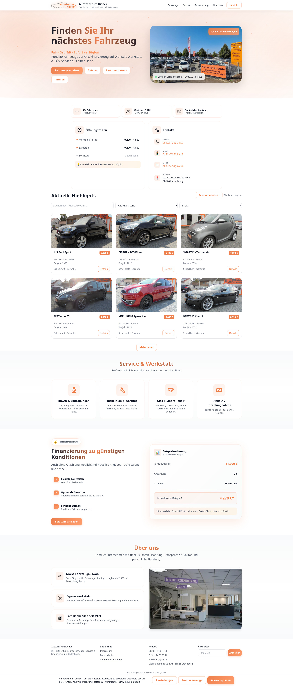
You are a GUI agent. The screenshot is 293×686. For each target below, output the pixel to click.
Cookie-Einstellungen (111, 659)
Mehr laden (147, 347)
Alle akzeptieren (221, 680)
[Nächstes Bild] (108, 231)
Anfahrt (92, 70)
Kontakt (234, 5)
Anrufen (60, 79)
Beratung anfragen (66, 521)
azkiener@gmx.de (158, 659)
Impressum (106, 650)
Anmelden (234, 652)
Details (104, 269)
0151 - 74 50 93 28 (158, 655)
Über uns (218, 5)
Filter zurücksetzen (209, 195)
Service (186, 5)
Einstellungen (164, 680)
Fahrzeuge (173, 5)
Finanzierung (202, 5)
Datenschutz (106, 655)
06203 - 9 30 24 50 (158, 650)
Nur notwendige (192, 680)
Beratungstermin (116, 70)
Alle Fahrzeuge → (233, 195)
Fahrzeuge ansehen (67, 70)
